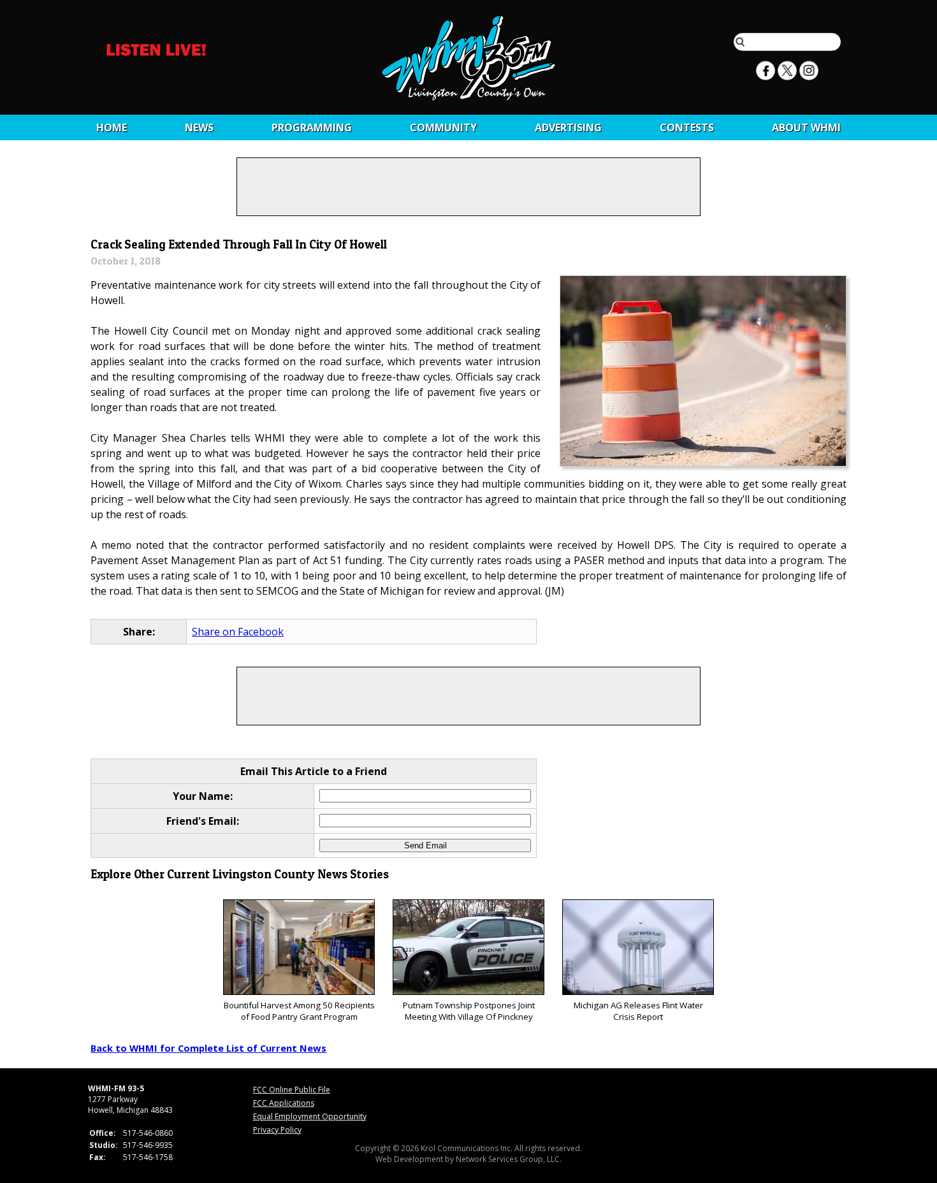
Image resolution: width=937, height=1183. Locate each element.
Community (443, 127)
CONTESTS (687, 127)
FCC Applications (283, 1103)
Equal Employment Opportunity (310, 1116)
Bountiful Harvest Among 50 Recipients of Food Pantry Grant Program (299, 1010)
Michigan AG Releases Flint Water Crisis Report (638, 1010)
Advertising (568, 127)
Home (111, 127)
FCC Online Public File (291, 1089)
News (199, 127)
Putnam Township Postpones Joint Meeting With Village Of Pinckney (469, 1010)
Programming (312, 127)
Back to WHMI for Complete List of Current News (208, 1047)
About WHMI (806, 127)
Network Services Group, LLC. (509, 1159)
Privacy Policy (277, 1129)
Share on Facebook (238, 632)
